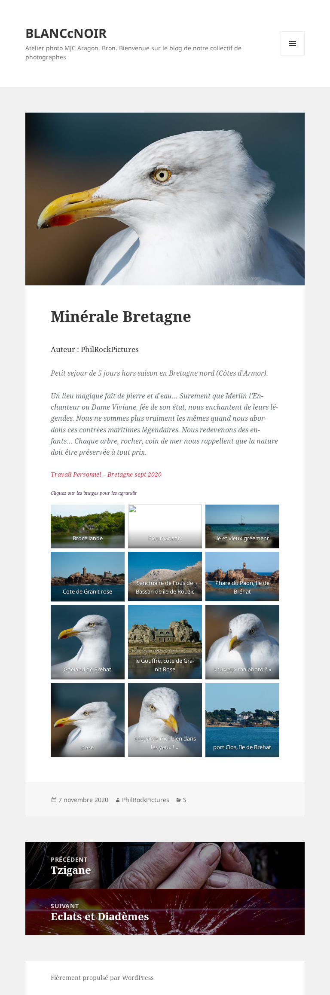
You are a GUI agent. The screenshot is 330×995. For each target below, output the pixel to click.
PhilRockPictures (145, 800)
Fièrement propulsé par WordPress (102, 978)
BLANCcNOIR (66, 32)
